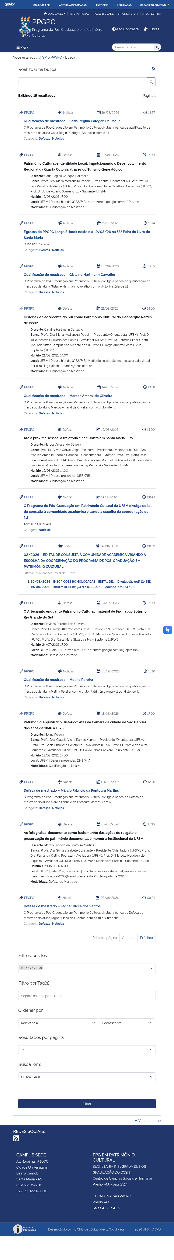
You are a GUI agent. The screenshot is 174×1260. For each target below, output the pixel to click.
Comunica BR (41, 5)
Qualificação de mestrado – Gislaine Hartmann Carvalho (69, 274)
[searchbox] (45, 968)
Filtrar (87, 1103)
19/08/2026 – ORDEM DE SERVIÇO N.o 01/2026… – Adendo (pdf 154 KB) (82, 587)
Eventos (45, 250)
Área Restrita (151, 13)
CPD (158, 1229)
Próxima (146, 937)
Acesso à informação (73, 5)
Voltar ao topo (149, 1120)
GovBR (9, 5)
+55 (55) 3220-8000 (31, 1190)
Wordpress (117, 1229)
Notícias (58, 138)
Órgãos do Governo (153, 5)
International (79, 13)
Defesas (45, 138)
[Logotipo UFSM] (22, 25)
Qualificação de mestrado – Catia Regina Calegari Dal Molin (72, 120)
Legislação (124, 5)
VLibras (153, 29)
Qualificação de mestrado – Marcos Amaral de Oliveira (68, 395)
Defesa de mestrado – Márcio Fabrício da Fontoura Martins (71, 790)
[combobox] (87, 968)
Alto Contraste (127, 29)
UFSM (147, 1229)
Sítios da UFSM (128, 13)
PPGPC (29, 112)
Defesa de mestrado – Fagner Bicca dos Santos (62, 906)
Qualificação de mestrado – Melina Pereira (58, 679)
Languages (55, 13)
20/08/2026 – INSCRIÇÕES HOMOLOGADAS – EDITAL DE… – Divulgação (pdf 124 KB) (91, 581)
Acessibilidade (104, 13)
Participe (102, 5)
